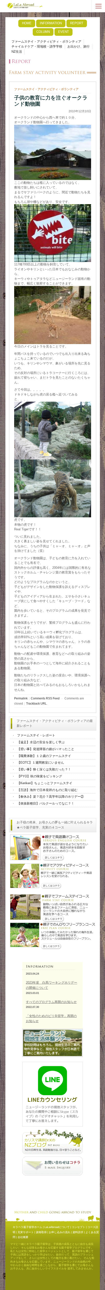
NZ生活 (16, 51)
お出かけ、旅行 (78, 46)
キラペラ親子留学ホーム (27, 1227)
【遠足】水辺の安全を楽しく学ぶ (41, 742)
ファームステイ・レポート (36, 735)
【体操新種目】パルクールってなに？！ (45, 803)
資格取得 (41, 1232)
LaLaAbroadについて (57, 1227)
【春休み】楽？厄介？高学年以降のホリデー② (50, 796)
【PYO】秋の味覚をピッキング (39, 776)
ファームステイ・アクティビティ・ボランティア (46, 41)
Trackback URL (36, 703)
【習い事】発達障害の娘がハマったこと (45, 749)
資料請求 (78, 1232)
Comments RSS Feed (45, 698)
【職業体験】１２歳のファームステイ (44, 756)
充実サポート (26, 1232)
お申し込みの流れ (59, 1232)
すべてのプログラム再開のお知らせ (51, 1002)
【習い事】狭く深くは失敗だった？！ (44, 769)
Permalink (21, 698)
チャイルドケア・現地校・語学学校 (36, 46)
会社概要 (23, 1237)
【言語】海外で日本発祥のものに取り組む (47, 790)
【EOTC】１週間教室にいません (40, 762)
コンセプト (78, 1227)
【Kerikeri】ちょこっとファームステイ (44, 783)
